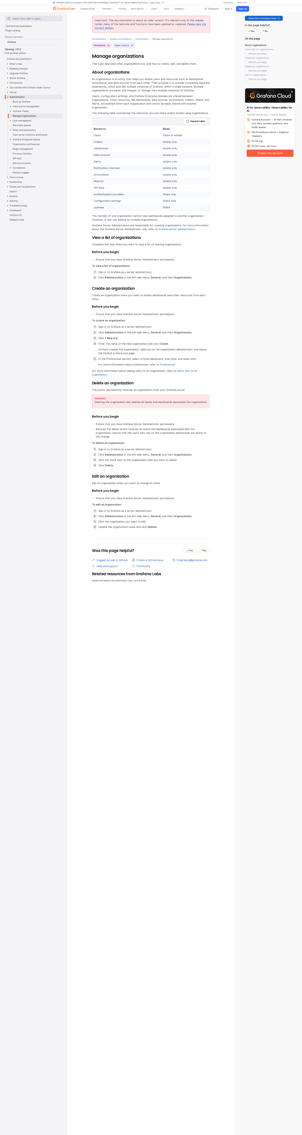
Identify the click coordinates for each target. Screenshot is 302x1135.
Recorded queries (22, 125)
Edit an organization (255, 75)
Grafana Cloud (87, 8)
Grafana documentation (120, 39)
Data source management (26, 106)
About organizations (255, 45)
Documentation (99, 39)
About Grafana (17, 78)
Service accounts (22, 163)
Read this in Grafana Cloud (262, 18)
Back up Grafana (21, 101)
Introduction (16, 82)
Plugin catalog (12, 30)
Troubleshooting (18, 205)
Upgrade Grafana (19, 73)
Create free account (270, 153)
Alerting (14, 201)
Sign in (228, 8)
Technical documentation (18, 26)
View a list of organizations (259, 49)
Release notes (17, 219)
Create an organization (257, 58)
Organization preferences (26, 144)
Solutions (107, 8)
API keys (17, 158)
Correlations (19, 167)
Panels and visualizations (23, 186)
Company (179, 8)
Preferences (167, 364)
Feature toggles (21, 172)
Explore (13, 196)
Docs (166, 8)
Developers (15, 210)
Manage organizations (24, 115)
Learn (154, 8)
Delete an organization (257, 66)
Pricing (122, 8)
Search (13, 191)
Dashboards (16, 182)
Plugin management (23, 149)
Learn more (154, 2)
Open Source (137, 8)
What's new (16, 64)
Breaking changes (19, 68)
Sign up (242, 8)
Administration (142, 39)
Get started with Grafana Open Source (30, 87)
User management (22, 120)
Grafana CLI (16, 215)
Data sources (16, 177)
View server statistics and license (30, 134)
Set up (13, 92)
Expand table (197, 121)
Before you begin (258, 53)
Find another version (15, 53)
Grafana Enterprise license (26, 139)
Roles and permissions (24, 130)
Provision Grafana (22, 153)
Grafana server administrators (177, 229)
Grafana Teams (21, 111)
